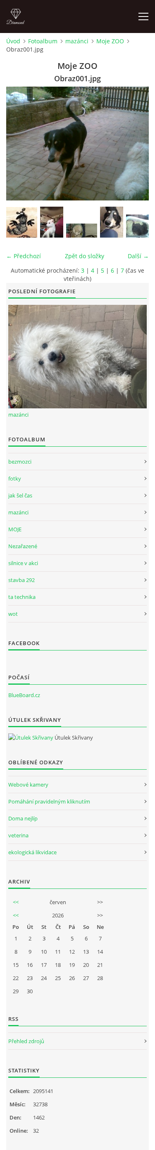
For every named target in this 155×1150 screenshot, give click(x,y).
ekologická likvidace (32, 852)
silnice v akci (23, 563)
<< (16, 902)
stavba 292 (21, 580)
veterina (18, 835)
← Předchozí (23, 256)
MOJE (14, 529)
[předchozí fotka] (19, 143)
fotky (14, 478)
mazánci (76, 41)
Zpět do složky (84, 256)
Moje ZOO (110, 41)
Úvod (13, 41)
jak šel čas (20, 495)
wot (13, 613)
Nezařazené (22, 546)
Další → (138, 256)
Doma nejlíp (23, 818)
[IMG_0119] (111, 222)
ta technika (22, 597)
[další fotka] (135, 143)
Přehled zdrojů (26, 1041)
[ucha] (21, 222)
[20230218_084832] (81, 231)
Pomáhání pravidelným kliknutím (49, 801)
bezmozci (19, 461)
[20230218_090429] (51, 222)
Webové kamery (28, 784)
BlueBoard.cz (24, 695)
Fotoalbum (42, 41)
